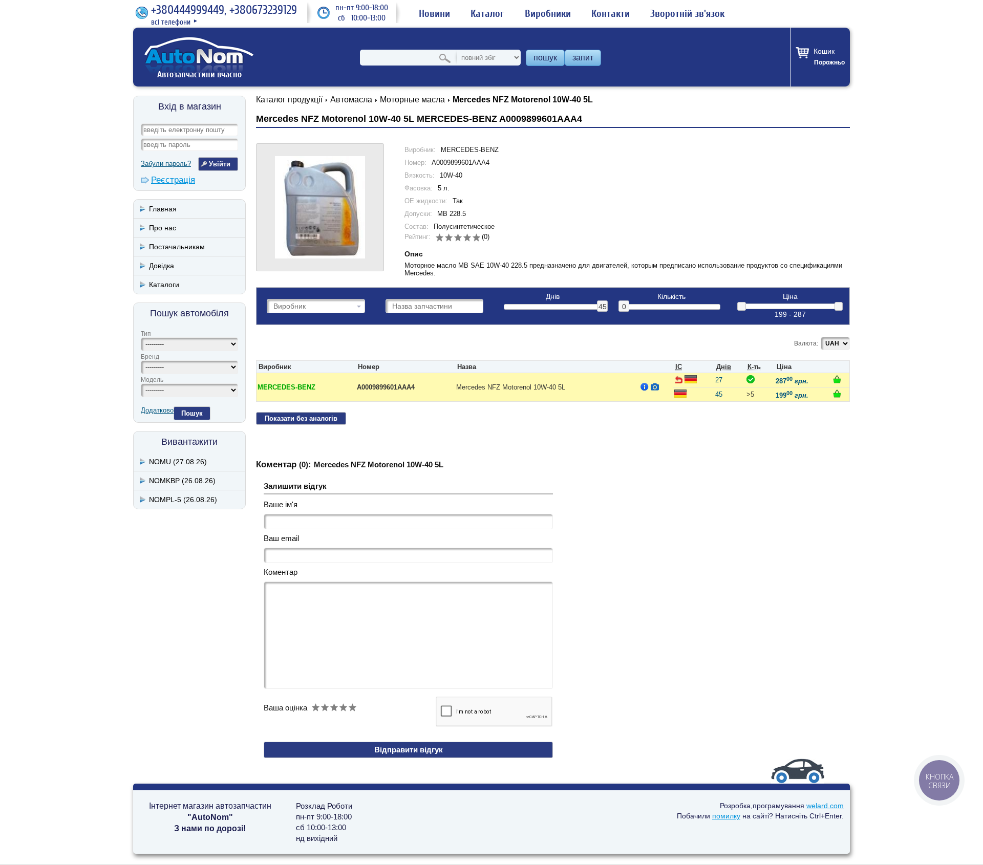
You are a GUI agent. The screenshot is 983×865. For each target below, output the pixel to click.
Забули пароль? (166, 163)
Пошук (192, 413)
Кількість (671, 296)
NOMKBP (182, 481)
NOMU (178, 462)
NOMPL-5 (183, 499)
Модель (152, 379)
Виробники (548, 14)
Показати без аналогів (301, 418)
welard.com (825, 806)
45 (603, 306)
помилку (726, 816)
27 (718, 380)
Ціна (790, 296)
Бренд (150, 356)
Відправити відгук (408, 749)
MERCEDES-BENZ (286, 387)
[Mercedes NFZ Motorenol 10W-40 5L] (320, 207)
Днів (553, 296)
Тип (146, 333)
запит (582, 57)
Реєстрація (173, 180)
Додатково (157, 410)
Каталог (487, 14)
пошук (545, 57)
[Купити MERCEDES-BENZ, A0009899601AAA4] (837, 379)
